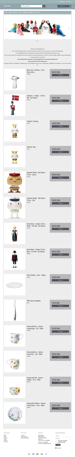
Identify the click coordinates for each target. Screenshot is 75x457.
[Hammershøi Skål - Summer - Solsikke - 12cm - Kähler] (14, 387)
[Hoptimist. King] (14, 156)
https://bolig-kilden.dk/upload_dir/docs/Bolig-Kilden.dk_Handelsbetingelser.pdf (37, 59)
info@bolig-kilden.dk (46, 443)
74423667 (45, 442)
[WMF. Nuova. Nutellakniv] (14, 310)
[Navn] (63, 435)
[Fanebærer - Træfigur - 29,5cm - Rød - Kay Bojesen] (14, 105)
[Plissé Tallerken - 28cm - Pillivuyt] (14, 284)
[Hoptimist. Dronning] (14, 131)
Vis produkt (60, 75)
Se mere (6, 441)
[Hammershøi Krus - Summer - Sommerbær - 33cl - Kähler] (14, 361)
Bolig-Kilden (7, 6)
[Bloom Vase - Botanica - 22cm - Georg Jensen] (14, 79)
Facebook (59, 448)
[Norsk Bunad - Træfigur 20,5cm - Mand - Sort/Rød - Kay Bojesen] (14, 259)
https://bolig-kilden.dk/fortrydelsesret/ (37, 61)
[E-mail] (63, 438)
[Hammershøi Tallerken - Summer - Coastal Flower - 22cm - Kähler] (14, 413)
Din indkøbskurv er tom (63, 6)
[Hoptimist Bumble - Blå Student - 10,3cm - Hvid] (14, 207)
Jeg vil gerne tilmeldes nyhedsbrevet (64, 441)
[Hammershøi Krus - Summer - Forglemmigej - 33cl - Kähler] (14, 336)
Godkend (58, 444)
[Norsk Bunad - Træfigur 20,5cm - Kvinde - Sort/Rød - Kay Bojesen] (14, 233)
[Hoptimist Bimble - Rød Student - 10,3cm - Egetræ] (14, 182)
